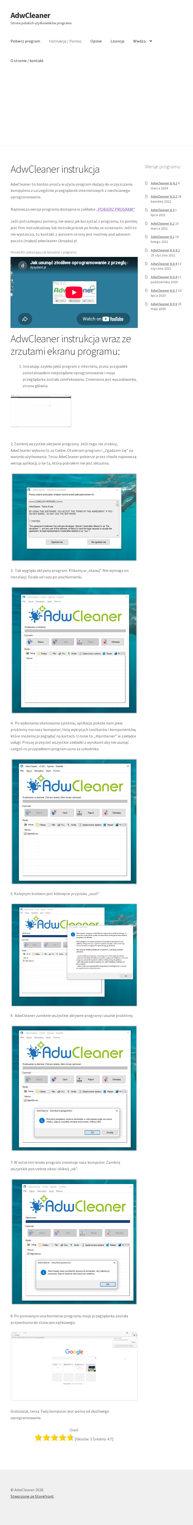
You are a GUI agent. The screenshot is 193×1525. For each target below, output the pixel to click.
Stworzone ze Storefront (32, 1496)
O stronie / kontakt (27, 60)
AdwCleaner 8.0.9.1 (165, 250)
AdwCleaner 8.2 (162, 223)
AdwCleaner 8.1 (162, 236)
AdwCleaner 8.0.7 (164, 290)
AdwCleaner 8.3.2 (164, 196)
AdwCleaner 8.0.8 (164, 277)
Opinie (96, 41)
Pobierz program (25, 41)
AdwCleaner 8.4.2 (164, 183)
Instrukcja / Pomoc (65, 41)
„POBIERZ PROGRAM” (115, 209)
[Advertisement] (96, 108)
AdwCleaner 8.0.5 (164, 304)
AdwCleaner (30, 15)
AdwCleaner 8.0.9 (164, 263)
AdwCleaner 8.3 (162, 210)
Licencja (117, 41)
